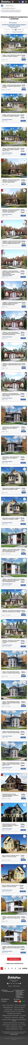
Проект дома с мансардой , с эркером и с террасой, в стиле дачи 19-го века (11, 489)
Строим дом (21, 1017)
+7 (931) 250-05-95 (19, 992)
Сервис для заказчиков (18, 1009)
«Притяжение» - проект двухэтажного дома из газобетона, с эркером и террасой (10, 428)
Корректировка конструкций (9, 1011)
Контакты (24, 1024)
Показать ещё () (14, 959)
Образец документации (8, 1007)
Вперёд (24, 968)
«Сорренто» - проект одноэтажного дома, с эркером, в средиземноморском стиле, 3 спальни (11, 364)
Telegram (5, 1001)
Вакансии (20, 1026)
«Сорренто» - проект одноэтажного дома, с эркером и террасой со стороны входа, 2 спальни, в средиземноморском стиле (11, 242)
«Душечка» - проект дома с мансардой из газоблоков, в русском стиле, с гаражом (11, 611)
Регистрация (17, 986)
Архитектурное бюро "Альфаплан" (14, 981)
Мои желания (15, 1017)
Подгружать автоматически (14, 963)
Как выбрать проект (9, 1009)
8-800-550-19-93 (19, 991)
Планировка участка (20, 1011)
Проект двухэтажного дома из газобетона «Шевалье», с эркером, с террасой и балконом (10, 795)
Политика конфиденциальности (12, 1028)
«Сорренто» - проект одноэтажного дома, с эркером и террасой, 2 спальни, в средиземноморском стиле (11, 303)
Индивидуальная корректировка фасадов (10, 1015)
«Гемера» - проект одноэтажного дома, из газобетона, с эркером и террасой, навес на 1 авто (11, 86)
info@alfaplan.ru (6, 999)
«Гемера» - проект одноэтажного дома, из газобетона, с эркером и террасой (11, 56)
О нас (19, 1024)
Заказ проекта (23, 1015)
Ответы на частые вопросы (19, 1007)
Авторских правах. (14, 1034)
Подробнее (7, 49)
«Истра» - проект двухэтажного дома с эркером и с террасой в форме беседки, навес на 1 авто (11, 702)
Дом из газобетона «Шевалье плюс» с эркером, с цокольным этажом (10, 856)
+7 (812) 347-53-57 (19, 994)
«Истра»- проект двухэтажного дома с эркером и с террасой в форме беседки (11, 672)
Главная (3, 1005)
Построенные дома (6, 1024)
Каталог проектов (10, 1005)
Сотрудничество (13, 1026)
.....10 (19, 968)
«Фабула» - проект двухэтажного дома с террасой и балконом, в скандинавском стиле (11, 917)
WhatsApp (18, 999)
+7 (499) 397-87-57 (19, 997)
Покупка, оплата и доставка (20, 1005)
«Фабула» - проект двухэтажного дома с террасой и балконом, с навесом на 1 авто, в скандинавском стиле (11, 550)
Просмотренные (7, 1017)
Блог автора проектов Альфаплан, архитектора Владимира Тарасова (14, 1020)
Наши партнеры (21, 1022)
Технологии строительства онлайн (10, 1022)
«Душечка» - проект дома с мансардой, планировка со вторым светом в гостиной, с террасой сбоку (11, 181)
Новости (7, 1026)
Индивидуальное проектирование (14, 1013)
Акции (21, 1028)
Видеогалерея (14, 1024)
